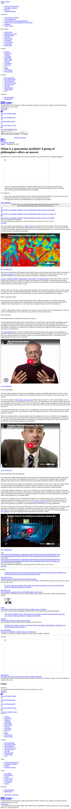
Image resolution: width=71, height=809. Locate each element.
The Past (7, 61)
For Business (5, 142)
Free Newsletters (9, 97)
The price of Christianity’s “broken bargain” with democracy (18, 632)
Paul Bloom (7, 40)
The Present (7, 63)
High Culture (8, 60)
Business (7, 51)
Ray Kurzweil (8, 42)
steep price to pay (9, 274)
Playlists (6, 9)
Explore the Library (10, 11)
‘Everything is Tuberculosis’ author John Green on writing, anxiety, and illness (23, 609)
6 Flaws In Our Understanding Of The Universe (18, 22)
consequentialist (8, 332)
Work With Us (8, 775)
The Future (7, 65)
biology (3, 554)
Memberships (8, 99)
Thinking (7, 55)
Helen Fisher (8, 45)
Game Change (8, 26)
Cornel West (8, 44)
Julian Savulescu (44, 279)
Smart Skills (7, 58)
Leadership (7, 56)
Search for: (4, 131)
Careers (6, 783)
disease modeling (21, 554)
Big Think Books (9, 78)
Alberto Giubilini (12, 279)
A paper (3, 279)
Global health (47, 554)
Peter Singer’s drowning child (24, 400)
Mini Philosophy (9, 81)
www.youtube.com (6, 269)
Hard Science (8, 70)
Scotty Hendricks (6, 202)
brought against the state (41, 502)
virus (50, 556)
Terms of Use (8, 780)
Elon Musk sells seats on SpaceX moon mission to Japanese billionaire (21, 676)
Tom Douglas (32, 279)
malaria (5, 556)
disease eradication (10, 554)
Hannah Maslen (22, 279)
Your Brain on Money (10, 8)
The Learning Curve (10, 83)
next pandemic (5, 511)
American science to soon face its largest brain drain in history (19, 579)
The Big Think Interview (11, 6)
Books (3, 607)
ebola (27, 554)
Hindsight (7, 24)
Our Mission (8, 773)
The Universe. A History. (11, 17)
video (47, 556)
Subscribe (11, 142)
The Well (7, 86)
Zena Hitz (7, 37)
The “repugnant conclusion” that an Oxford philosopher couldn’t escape (22, 592)
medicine (9, 556)
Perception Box (8, 88)
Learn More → (5, 108)
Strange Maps (8, 89)
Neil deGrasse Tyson (10, 34)
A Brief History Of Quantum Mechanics (16, 21)
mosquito (14, 556)
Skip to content (5, 1)
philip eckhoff (21, 556)
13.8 (5, 91)
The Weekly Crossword (11, 794)
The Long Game (9, 84)
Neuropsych (8, 53)
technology (42, 556)
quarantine (36, 556)
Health (6, 68)
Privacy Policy (8, 778)
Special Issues (8, 71)
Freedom (40, 554)
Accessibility (8, 782)
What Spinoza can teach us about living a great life (15, 620)
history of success (30, 226)
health (53, 554)
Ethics (36, 554)
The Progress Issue (9, 19)
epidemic (31, 554)
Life (5, 66)
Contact (6, 777)
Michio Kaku (8, 32)
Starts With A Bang (10, 79)
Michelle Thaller (9, 35)
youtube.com (55, 556)
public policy (29, 556)
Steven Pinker (8, 39)
